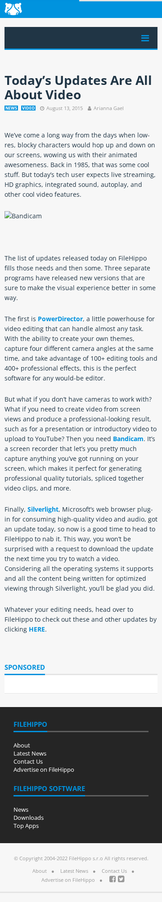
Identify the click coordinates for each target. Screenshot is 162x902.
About (22, 745)
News (11, 108)
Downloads (29, 818)
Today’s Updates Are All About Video (78, 87)
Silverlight (42, 509)
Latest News (30, 753)
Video (28, 108)
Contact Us (28, 761)
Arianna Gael (109, 108)
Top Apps (26, 826)
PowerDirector (60, 318)
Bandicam (128, 438)
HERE (37, 629)
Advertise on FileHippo (44, 769)
